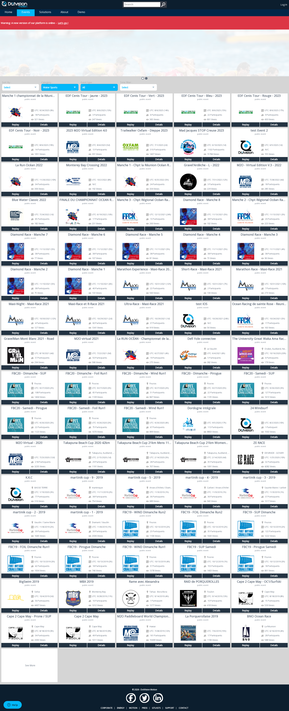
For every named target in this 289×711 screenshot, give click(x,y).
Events (26, 12)
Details (44, 124)
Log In (284, 4)
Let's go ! (63, 23)
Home (8, 12)
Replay (15, 124)
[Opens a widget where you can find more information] (12, 705)
